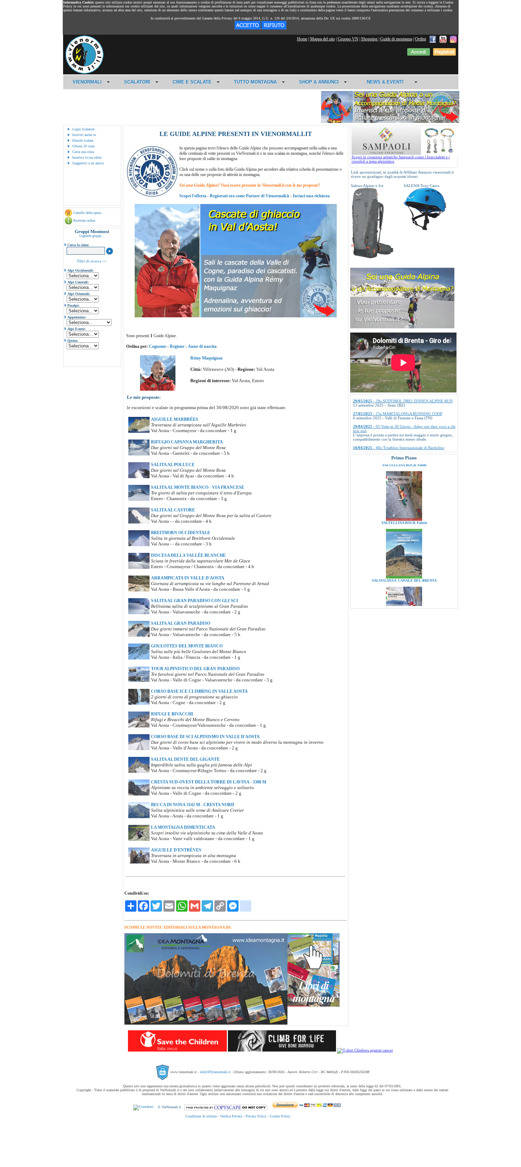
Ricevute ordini (84, 220)
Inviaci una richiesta (311, 195)
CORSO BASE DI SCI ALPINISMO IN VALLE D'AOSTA (205, 736)
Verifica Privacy (231, 1116)
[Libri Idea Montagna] (205, 1023)
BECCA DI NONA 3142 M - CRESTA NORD (192, 804)
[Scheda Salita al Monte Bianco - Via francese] (139, 499)
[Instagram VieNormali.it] (453, 38)
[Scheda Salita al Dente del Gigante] (139, 771)
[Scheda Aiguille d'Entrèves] (139, 862)
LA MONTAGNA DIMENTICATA (183, 827)
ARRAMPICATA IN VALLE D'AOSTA (187, 578)
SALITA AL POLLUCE (173, 464)
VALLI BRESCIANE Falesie (404, 601)
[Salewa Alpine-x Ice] (372, 257)
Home (302, 38)
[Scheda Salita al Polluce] (139, 476)
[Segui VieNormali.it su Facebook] (432, 38)
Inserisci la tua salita (86, 157)
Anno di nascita (202, 346)
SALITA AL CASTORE (173, 510)
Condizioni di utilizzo (201, 1116)
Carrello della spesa (87, 213)
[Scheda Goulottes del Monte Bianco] (139, 658)
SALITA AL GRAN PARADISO (180, 623)
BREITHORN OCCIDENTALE (180, 532)
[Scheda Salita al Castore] (139, 522)
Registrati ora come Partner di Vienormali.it (249, 195)
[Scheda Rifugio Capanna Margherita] (139, 454)
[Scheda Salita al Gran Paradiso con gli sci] (139, 612)
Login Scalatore (83, 129)
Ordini (420, 38)
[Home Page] (84, 72)
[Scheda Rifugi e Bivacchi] (139, 726)
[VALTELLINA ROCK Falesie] (404, 482)
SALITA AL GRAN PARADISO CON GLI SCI (194, 600)
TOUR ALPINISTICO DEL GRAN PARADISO (195, 668)
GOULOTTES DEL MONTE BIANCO (187, 646)
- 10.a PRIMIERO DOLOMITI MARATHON (400, 446)
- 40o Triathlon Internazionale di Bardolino (398, 421)
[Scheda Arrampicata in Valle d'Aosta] (139, 590)
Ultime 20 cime (83, 146)
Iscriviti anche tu (84, 135)
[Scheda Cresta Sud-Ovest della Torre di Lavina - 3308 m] (139, 794)
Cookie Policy (280, 1116)
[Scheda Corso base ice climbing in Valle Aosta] (139, 703)
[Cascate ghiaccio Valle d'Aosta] (236, 315)
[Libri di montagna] (313, 1005)
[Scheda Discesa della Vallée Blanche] (139, 567)
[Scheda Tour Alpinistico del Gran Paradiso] (139, 680)
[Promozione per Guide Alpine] (390, 122)
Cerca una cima (83, 152)
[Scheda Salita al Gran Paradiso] (139, 635)
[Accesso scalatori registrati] (418, 54)
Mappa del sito (322, 38)
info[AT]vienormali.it (215, 1072)
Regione (177, 346)
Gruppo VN (348, 38)
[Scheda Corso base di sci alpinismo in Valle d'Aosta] (139, 748)
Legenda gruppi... (92, 236)
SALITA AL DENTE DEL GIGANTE (185, 759)
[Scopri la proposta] (402, 327)
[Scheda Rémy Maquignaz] (157, 389)
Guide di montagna (396, 38)
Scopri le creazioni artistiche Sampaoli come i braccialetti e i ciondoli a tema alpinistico (401, 159)
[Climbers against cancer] (365, 1050)
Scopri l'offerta (192, 195)
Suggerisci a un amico (88, 163)
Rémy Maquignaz (206, 358)
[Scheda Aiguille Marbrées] (139, 431)
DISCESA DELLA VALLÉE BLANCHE (188, 555)
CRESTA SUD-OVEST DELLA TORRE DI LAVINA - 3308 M (208, 782)
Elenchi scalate (82, 140)
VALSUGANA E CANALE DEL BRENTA (403, 543)
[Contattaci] (143, 1107)
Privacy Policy (256, 1116)
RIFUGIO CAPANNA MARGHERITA (187, 442)
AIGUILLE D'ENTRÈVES (176, 850)
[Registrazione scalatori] (444, 54)
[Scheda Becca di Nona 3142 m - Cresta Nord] (139, 816)
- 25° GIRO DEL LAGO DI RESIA (392, 434)
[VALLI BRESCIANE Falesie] (404, 597)
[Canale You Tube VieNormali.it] (443, 38)
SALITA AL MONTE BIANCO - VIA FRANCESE (197, 487)
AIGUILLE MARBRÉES (174, 419)
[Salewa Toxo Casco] (425, 229)
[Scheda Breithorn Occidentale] (139, 544)
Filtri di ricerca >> (92, 261)
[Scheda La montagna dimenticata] (139, 839)
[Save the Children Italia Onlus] (177, 1050)
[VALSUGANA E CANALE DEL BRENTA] (404, 540)
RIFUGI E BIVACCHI (172, 714)
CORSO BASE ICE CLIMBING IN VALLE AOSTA (199, 691)
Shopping (369, 38)
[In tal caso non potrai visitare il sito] (274, 28)
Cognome (157, 346)
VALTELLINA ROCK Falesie (404, 485)
